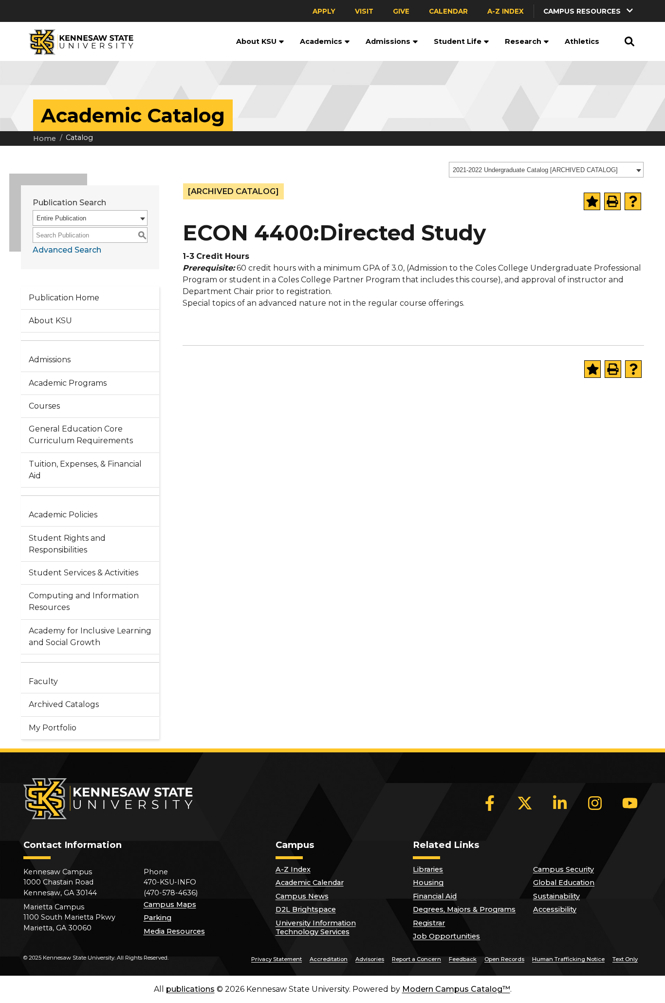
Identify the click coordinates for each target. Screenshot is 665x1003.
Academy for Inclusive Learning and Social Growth (90, 636)
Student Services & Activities (83, 572)
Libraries (428, 869)
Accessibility (554, 909)
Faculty (43, 681)
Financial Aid (435, 896)
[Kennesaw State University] (77, 41)
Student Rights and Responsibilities (67, 543)
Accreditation (329, 959)
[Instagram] (595, 803)
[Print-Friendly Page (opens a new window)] (612, 201)
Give (401, 11)
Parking (157, 917)
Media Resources (174, 931)
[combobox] (546, 169)
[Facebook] (489, 803)
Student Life (457, 41)
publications (190, 989)
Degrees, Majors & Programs (464, 909)
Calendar (448, 11)
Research (523, 41)
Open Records (504, 959)
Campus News (302, 896)
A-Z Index (505, 11)
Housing (428, 882)
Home (44, 138)
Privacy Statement (276, 959)
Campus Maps (170, 904)
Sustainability (556, 896)
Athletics (582, 41)
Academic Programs (68, 383)
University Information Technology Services (316, 927)
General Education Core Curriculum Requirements (81, 434)
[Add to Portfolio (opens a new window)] (592, 201)
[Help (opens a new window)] (633, 201)
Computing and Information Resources (84, 601)
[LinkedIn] (560, 803)
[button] (589, 11)
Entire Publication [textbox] (61, 218)
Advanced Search (67, 250)
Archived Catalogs (64, 704)
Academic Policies (63, 514)
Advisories (369, 959)
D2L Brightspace (306, 909)
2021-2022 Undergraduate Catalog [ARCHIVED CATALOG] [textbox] (535, 170)
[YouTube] (630, 803)
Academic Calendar (310, 882)
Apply (324, 11)
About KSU (256, 41)
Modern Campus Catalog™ (456, 989)
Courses (44, 406)
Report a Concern (416, 959)
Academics (321, 41)
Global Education (563, 882)
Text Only (625, 959)
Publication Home (64, 297)
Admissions (388, 41)
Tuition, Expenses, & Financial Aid (85, 469)
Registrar (429, 923)
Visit (364, 11)
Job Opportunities (446, 936)
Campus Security (563, 869)
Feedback (463, 959)
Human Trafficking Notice (568, 959)
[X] (524, 803)
